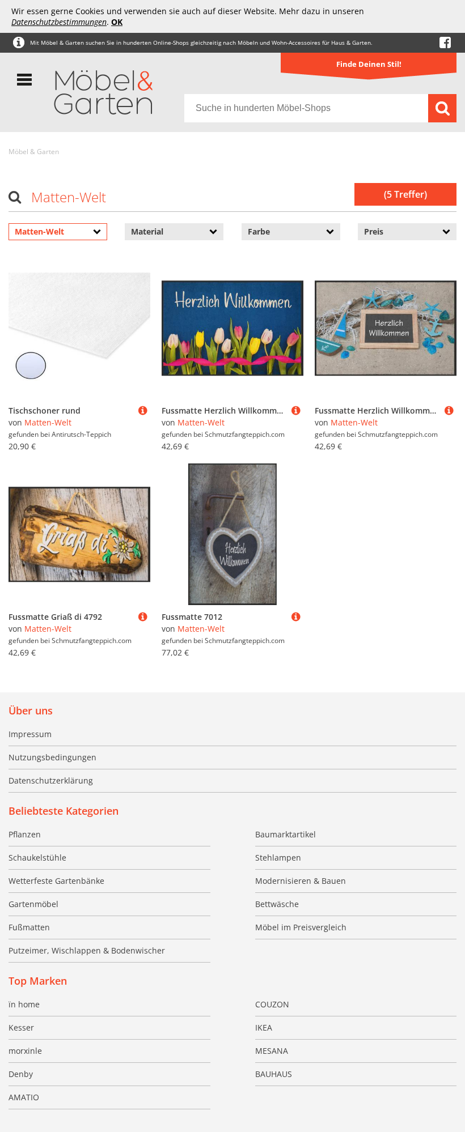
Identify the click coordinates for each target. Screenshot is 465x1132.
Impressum (30, 734)
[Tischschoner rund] (142, 410)
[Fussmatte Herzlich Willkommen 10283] (296, 410)
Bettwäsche (277, 904)
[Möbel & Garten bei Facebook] (445, 43)
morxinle (25, 1050)
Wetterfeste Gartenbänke (56, 880)
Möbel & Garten (34, 151)
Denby (21, 1074)
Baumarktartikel (285, 834)
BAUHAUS (273, 1074)
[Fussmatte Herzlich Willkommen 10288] (449, 410)
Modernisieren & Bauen (300, 880)
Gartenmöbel (33, 904)
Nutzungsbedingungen (52, 757)
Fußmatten (29, 927)
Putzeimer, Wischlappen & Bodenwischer (87, 950)
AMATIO (24, 1097)
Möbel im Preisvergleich (300, 927)
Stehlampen (278, 857)
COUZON (272, 1004)
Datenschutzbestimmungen (59, 21)
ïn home (24, 1004)
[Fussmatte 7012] (296, 617)
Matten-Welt (47, 422)
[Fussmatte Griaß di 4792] (142, 617)
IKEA (263, 1027)
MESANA (271, 1050)
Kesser (21, 1027)
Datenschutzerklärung (51, 780)
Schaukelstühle (37, 857)
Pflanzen (25, 834)
